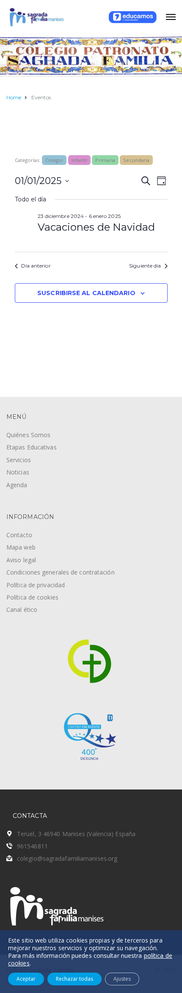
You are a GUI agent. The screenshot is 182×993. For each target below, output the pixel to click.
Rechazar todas (74, 978)
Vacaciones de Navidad (96, 227)
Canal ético (21, 609)
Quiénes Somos (28, 435)
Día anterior (36, 265)
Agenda (17, 485)
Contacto (19, 535)
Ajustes (122, 978)
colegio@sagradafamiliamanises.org (67, 858)
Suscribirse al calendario (86, 293)
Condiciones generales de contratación (60, 572)
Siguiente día (145, 265)
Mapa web (21, 547)
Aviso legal (21, 560)
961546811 (32, 846)
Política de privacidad (35, 585)
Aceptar (26, 978)
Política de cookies (32, 597)
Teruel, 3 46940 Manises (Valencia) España (76, 834)
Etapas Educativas (31, 447)
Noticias (17, 472)
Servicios (18, 460)
